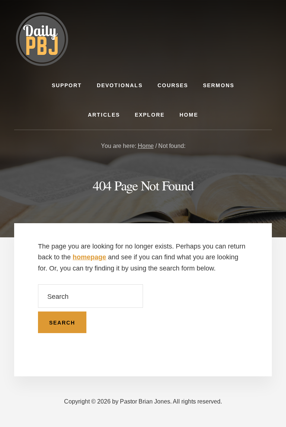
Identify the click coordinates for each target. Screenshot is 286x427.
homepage (89, 257)
